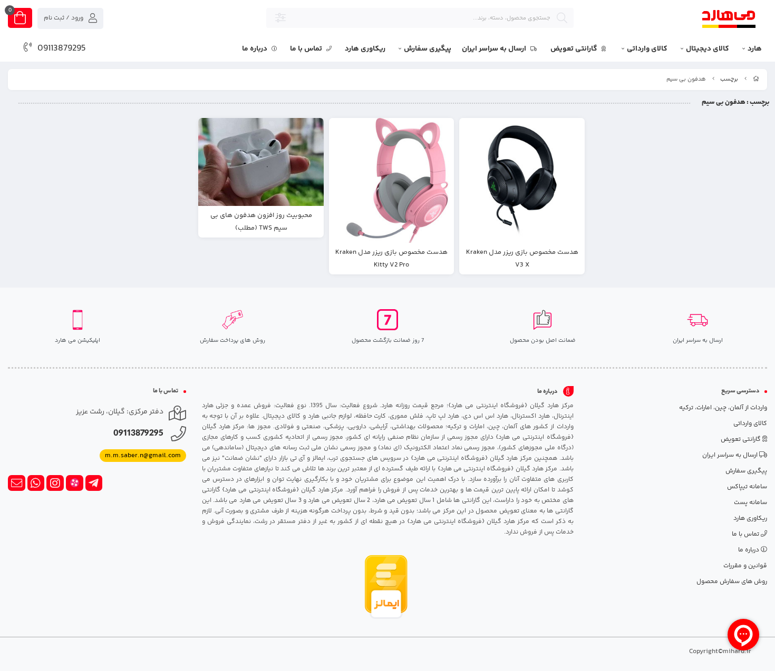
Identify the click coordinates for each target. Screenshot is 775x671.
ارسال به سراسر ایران (495, 49)
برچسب (729, 79)
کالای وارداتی (647, 49)
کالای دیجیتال (707, 49)
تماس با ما (307, 49)
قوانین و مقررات (745, 566)
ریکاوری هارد (365, 49)
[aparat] (74, 483)
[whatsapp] (36, 483)
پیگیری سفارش (427, 49)
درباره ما (255, 49)
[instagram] (55, 483)
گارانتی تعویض (574, 49)
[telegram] (94, 483)
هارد (755, 49)
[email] (16, 483)
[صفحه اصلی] (756, 79)
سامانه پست (750, 503)
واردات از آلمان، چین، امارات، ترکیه (723, 408)
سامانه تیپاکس (747, 487)
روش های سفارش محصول (731, 582)
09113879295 (61, 48)
